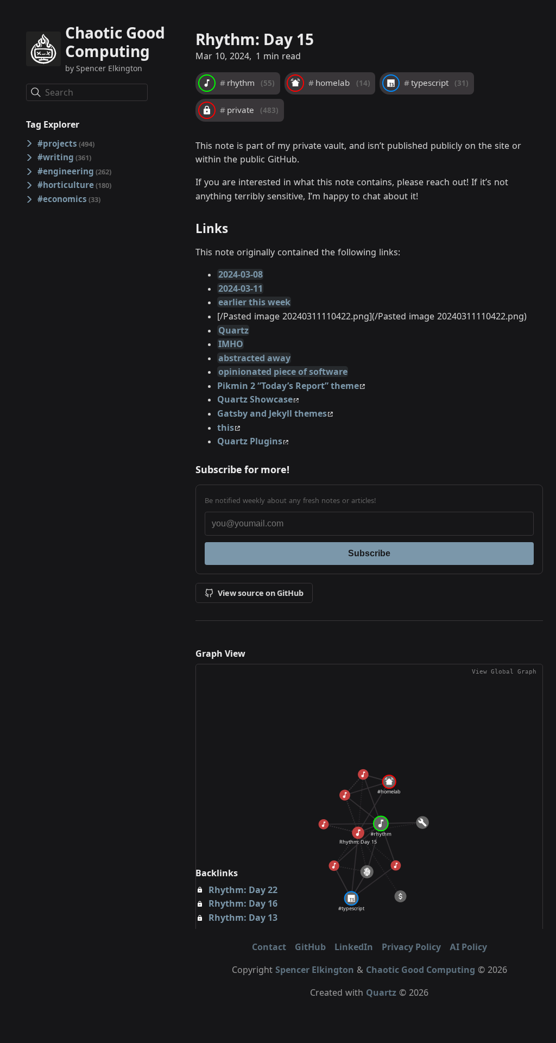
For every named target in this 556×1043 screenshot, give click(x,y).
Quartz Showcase (255, 399)
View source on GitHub (261, 593)
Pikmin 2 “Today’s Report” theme (288, 385)
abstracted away (254, 358)
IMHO (230, 343)
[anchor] (238, 228)
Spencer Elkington (314, 969)
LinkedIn (353, 946)
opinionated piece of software (283, 371)
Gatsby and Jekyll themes (272, 413)
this (225, 427)
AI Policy (468, 946)
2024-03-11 (240, 288)
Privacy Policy (411, 946)
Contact (269, 946)
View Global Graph (504, 671)
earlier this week (254, 302)
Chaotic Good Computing (420, 969)
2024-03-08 (240, 274)
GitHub (310, 946)
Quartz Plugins (249, 441)
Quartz (233, 330)
